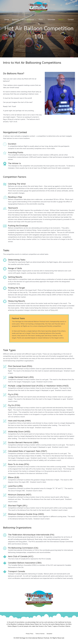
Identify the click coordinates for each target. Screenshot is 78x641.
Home (6, 19)
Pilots (41, 19)
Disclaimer (49, 633)
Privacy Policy (29, 633)
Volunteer (51, 19)
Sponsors (15, 19)
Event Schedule (28, 19)
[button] (39, 24)
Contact (71, 19)
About (60, 19)
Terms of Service (39, 633)
